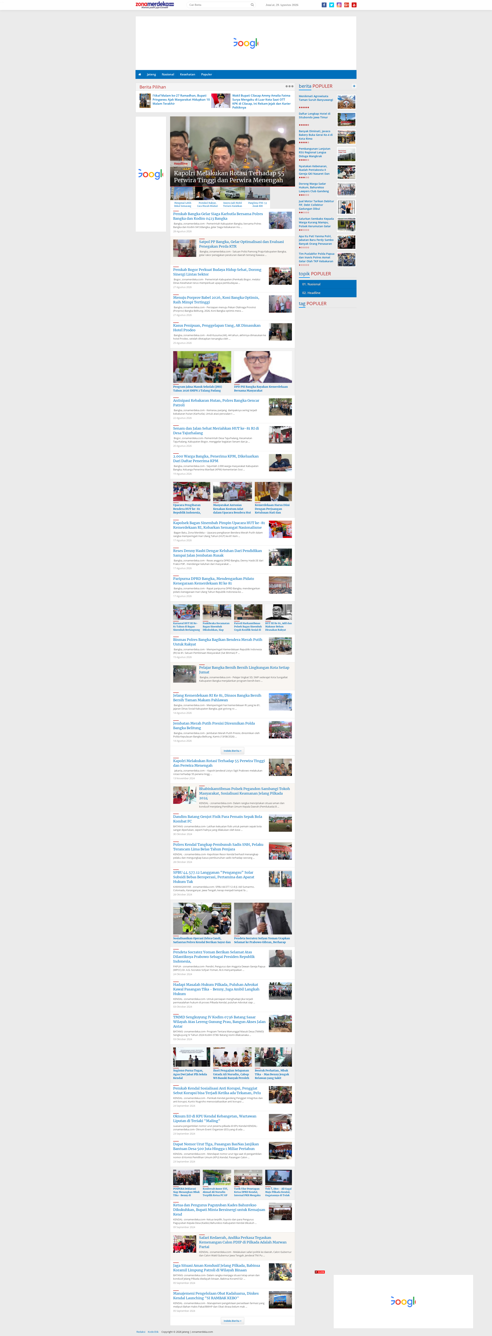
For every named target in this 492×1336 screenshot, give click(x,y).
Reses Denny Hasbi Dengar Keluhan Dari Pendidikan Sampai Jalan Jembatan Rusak (217, 553)
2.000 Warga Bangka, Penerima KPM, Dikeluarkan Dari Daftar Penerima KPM (216, 458)
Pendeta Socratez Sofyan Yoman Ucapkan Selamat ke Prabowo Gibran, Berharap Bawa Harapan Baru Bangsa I (262, 942)
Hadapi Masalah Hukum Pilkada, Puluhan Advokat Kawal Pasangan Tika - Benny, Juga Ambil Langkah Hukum (216, 989)
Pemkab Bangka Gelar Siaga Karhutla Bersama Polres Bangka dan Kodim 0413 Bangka (218, 216)
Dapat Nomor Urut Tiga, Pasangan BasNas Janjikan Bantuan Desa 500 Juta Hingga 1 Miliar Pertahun (216, 1146)
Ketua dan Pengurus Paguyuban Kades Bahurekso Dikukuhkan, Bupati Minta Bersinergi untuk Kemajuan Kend (219, 1210)
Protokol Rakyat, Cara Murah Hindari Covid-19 (207, 206)
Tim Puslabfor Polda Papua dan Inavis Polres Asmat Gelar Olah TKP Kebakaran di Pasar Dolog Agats (316, 259)
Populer (206, 74)
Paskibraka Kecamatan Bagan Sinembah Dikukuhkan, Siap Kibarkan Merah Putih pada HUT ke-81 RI (216, 630)
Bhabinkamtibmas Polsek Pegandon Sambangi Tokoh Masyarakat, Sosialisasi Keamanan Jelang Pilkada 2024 (244, 793)
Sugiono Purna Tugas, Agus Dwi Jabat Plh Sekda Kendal (190, 1074)
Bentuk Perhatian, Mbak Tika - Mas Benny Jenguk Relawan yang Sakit (272, 1074)
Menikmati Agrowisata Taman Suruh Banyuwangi (316, 98)
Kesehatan (187, 74)
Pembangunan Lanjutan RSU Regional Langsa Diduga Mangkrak (314, 152)
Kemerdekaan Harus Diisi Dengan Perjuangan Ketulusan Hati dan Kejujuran (272, 510)
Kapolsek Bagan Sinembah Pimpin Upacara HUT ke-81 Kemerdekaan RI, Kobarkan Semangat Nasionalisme (219, 525)
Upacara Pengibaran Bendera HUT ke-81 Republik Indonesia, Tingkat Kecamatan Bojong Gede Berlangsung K (191, 514)
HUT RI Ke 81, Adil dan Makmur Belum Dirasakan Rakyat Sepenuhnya (278, 628)
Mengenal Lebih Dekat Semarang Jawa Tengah (182, 206)
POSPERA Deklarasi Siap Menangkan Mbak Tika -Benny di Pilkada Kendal (186, 1193)
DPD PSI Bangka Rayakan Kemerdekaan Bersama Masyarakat (261, 388)
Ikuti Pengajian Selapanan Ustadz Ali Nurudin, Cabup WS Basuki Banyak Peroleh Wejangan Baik (231, 1076)
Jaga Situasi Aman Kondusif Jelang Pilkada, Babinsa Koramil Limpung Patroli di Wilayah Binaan (216, 1267)
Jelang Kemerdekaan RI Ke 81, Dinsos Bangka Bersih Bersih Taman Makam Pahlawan (217, 697)
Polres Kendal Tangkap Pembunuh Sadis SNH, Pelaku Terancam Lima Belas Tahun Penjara (218, 846)
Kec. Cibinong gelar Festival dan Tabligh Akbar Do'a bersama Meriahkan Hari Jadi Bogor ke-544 (202, 99)
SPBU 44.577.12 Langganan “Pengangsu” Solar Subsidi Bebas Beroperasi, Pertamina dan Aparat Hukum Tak (213, 877)
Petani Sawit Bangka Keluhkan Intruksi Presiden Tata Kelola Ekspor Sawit (281, 97)
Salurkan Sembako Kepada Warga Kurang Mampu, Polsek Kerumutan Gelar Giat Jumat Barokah (316, 224)
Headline (181, 163)
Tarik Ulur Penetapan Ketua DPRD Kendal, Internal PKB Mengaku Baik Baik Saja (247, 1193)
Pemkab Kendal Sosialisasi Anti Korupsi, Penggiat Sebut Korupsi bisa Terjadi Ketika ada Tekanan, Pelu (217, 1090)
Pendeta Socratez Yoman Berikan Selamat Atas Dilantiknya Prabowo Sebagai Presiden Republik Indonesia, (214, 957)
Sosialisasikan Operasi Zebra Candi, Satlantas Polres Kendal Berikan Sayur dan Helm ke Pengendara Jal (202, 942)
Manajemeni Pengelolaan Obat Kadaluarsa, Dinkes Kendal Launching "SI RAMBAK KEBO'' (216, 1295)
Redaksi (140, 1331)
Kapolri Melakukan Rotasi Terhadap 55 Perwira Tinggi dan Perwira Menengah (229, 177)
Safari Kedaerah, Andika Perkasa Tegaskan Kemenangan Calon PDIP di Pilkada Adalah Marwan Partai (243, 1242)
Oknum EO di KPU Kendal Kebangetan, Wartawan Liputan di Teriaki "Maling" (214, 1118)
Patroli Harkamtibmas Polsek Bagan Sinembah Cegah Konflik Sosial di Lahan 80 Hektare (248, 628)
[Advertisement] (246, 43)
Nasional (168, 74)
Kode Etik (153, 1331)
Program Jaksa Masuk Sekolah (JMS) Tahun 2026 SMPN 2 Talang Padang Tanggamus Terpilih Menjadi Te (197, 390)
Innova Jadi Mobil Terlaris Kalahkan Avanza (232, 206)
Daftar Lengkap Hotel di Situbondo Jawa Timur (314, 115)
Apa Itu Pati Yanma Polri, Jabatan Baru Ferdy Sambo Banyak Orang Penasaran (316, 239)
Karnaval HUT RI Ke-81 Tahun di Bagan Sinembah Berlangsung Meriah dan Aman (186, 628)
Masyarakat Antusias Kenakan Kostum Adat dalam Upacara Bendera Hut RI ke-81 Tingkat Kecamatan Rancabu (232, 512)
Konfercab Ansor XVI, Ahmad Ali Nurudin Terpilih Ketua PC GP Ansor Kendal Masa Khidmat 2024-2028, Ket (215, 1196)
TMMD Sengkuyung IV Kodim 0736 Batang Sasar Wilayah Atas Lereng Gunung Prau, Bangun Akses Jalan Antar (219, 1022)
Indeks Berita (231, 750)
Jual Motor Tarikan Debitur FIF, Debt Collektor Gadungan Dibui (316, 204)
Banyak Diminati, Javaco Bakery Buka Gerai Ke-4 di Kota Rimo (316, 134)
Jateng (151, 74)
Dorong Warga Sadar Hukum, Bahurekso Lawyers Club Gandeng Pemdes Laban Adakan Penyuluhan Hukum (314, 191)
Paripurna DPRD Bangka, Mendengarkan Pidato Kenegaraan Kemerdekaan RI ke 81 (213, 580)
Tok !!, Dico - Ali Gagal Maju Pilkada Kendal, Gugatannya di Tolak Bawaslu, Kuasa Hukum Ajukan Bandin (278, 1195)
